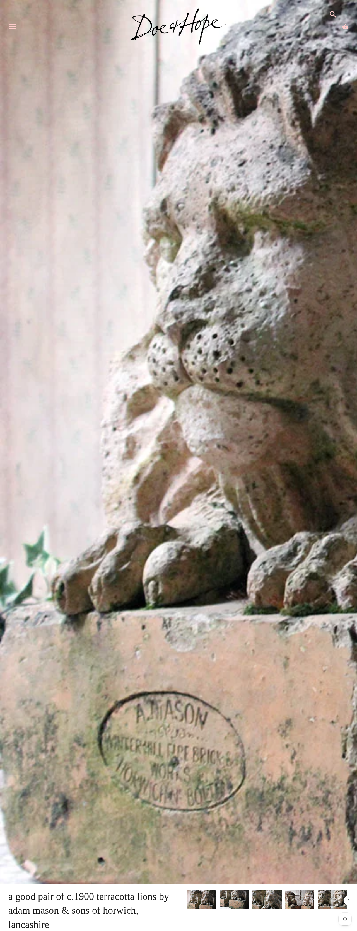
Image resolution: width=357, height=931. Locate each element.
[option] (202, 900)
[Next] (348, 900)
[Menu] (12, 28)
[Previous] (187, 900)
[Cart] (345, 26)
